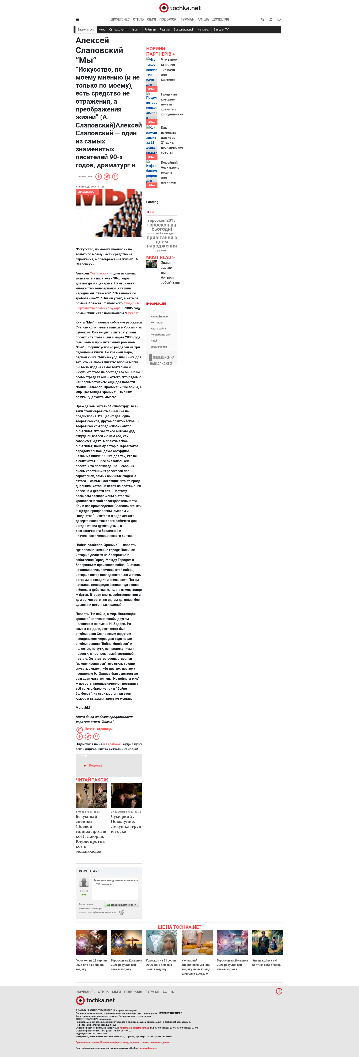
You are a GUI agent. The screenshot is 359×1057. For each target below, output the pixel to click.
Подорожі (168, 19)
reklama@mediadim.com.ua (134, 1027)
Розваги (165, 29)
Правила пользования (87, 1042)
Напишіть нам (159, 316)
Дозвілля (220, 19)
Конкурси (203, 29)
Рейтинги (150, 29)
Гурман (187, 19)
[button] (271, 19)
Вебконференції (184, 29)
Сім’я (151, 19)
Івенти (136, 29)
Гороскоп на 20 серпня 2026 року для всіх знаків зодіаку (232, 965)
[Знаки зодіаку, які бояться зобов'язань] (151, 264)
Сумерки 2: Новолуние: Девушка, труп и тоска (126, 823)
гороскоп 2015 (162, 220)
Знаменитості (86, 29)
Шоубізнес (120, 19)
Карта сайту (158, 328)
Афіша (203, 19)
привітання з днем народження (162, 241)
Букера (131, 313)
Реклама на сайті (161, 334)
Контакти (156, 322)
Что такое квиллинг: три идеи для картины (169, 69)
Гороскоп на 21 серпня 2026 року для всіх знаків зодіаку (161, 965)
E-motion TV (221, 29)
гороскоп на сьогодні (161, 227)
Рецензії (95, 765)
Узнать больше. (148, 1048)
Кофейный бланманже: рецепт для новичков (171, 172)
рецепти (162, 250)
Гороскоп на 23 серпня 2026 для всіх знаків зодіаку (91, 965)
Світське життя (118, 29)
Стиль (138, 19)
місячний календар (161, 233)
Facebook (113, 744)
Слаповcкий (99, 273)
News (101, 29)
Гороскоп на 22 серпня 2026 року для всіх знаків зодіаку (126, 965)
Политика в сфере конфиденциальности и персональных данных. (135, 1042)
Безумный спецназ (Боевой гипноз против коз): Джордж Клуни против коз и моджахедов (91, 833)
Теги (150, 212)
